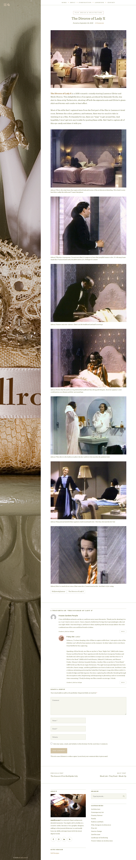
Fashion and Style (97, 822)
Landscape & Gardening (99, 838)
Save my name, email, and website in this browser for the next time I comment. (80, 744)
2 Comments (99, 23)
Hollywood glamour (58, 591)
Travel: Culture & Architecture (102, 841)
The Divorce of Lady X (61, 93)
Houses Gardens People (68, 616)
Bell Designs (55, 853)
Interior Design (96, 831)
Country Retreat (97, 815)
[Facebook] (53, 839)
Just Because (95, 834)
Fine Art (94, 828)
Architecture (95, 809)
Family (93, 818)
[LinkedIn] (64, 839)
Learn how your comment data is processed (92, 756)
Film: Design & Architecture (88, 12)
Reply (123, 631)
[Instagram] (58, 839)
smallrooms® (23, 858)
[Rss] (69, 839)
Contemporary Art (97, 812)
